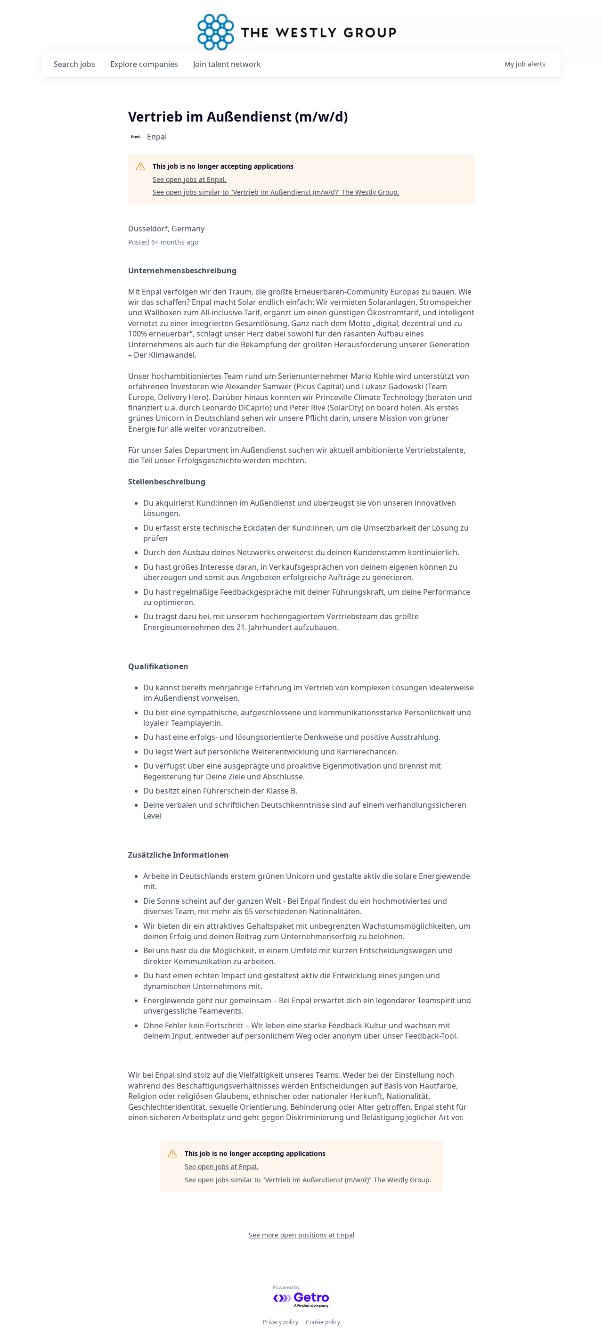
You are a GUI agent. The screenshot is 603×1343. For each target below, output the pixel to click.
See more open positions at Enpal (302, 1234)
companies (144, 64)
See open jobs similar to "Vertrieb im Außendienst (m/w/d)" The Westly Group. (276, 192)
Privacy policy (280, 1322)
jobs (74, 64)
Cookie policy (323, 1322)
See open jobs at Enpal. (190, 179)
